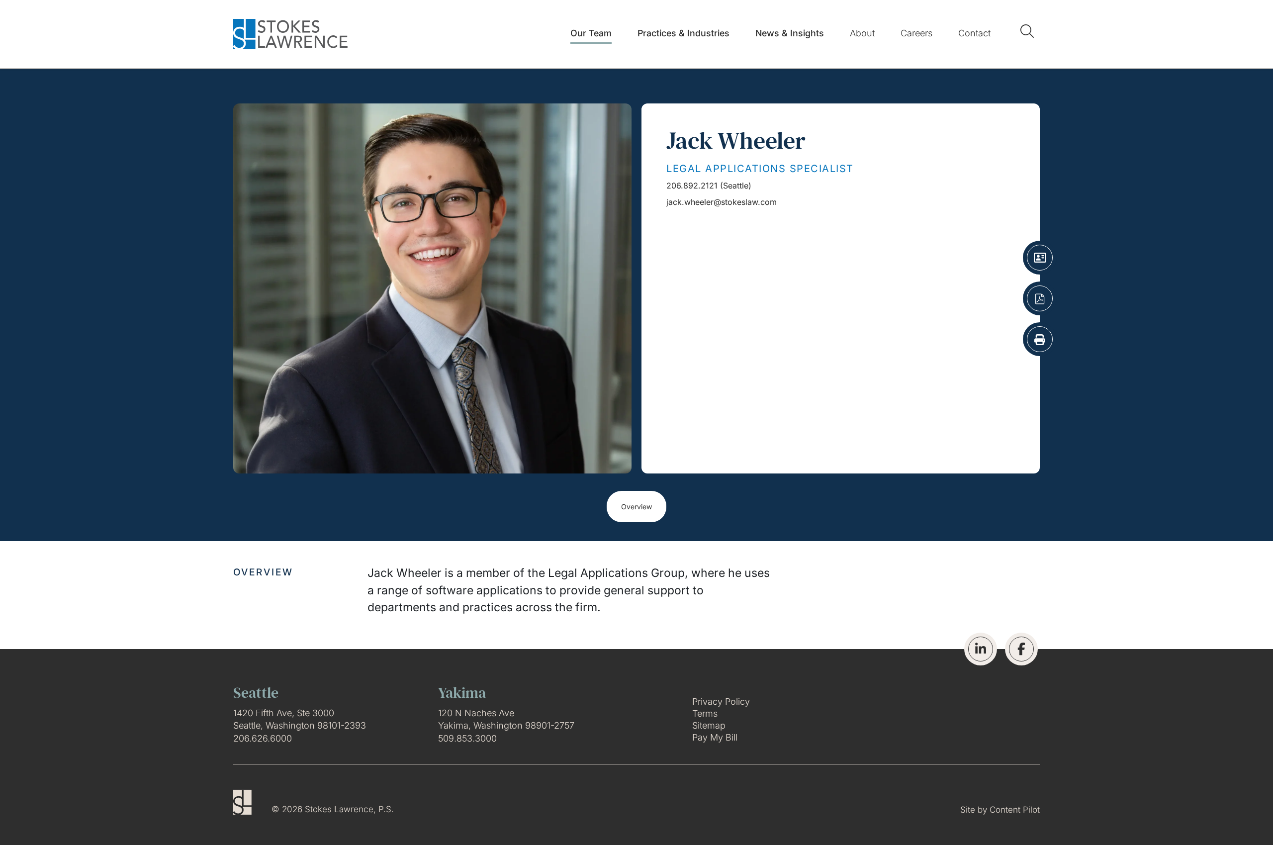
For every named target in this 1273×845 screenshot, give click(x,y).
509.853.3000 (467, 738)
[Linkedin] (980, 649)
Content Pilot (1015, 810)
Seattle (735, 185)
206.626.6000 (262, 738)
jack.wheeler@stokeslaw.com (721, 202)
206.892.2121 (692, 185)
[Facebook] (1021, 649)
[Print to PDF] (1040, 298)
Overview (636, 506)
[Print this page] (1040, 339)
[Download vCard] (1040, 258)
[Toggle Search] (1029, 31)
